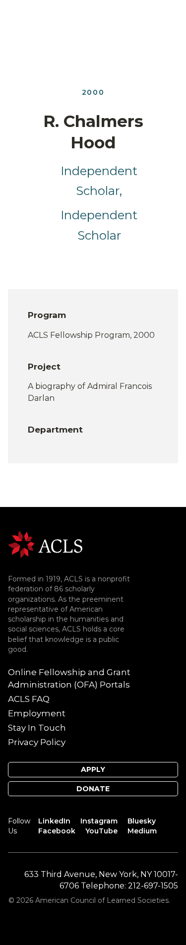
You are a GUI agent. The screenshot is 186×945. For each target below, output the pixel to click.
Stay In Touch (37, 728)
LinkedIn (54, 821)
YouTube (101, 830)
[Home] (45, 544)
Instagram (99, 821)
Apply (93, 769)
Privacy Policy (36, 742)
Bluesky (141, 821)
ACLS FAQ (29, 699)
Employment (36, 713)
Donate (93, 788)
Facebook (56, 830)
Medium (142, 830)
